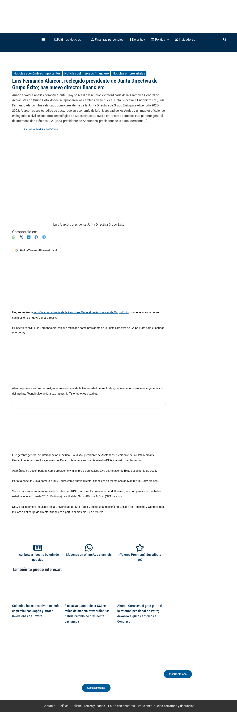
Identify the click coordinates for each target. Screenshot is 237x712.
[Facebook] (36, 237)
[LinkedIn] (28, 237)
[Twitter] (20, 672)
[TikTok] (40, 672)
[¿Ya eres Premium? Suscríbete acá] (140, 547)
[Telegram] (44, 237)
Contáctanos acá (96, 687)
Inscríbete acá (178, 674)
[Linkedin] (27, 672)
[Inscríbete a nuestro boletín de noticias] (37, 547)
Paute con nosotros (121, 706)
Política (63, 706)
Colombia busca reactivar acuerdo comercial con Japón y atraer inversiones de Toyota (36, 611)
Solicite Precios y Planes (88, 706)
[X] (21, 237)
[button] (69, 39)
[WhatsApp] (13, 237)
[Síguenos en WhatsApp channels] (88, 547)
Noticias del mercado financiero (86, 73)
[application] (82, 39)
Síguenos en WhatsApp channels (89, 554)
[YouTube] (46, 672)
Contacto (49, 706)
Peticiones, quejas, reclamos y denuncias (166, 706)
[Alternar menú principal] (43, 39)
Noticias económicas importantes (37, 73)
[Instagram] (33, 672)
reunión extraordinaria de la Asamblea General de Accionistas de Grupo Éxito (81, 312)
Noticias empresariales (129, 73)
